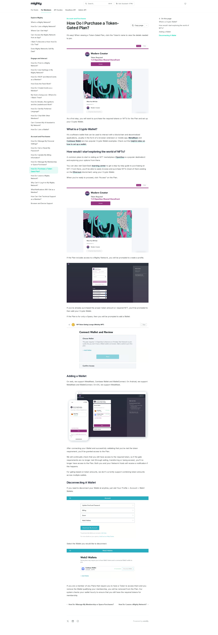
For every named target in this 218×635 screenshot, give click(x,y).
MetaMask (133, 138)
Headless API (70, 10)
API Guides (58, 10)
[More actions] (147, 25)
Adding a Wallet (165, 32)
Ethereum (77, 172)
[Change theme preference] (185, 3)
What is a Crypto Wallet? (168, 22)
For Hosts (34, 10)
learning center (99, 166)
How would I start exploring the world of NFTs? (174, 26)
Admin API (82, 10)
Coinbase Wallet (74, 141)
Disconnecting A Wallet (167, 35)
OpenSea (120, 157)
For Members (46, 10)
